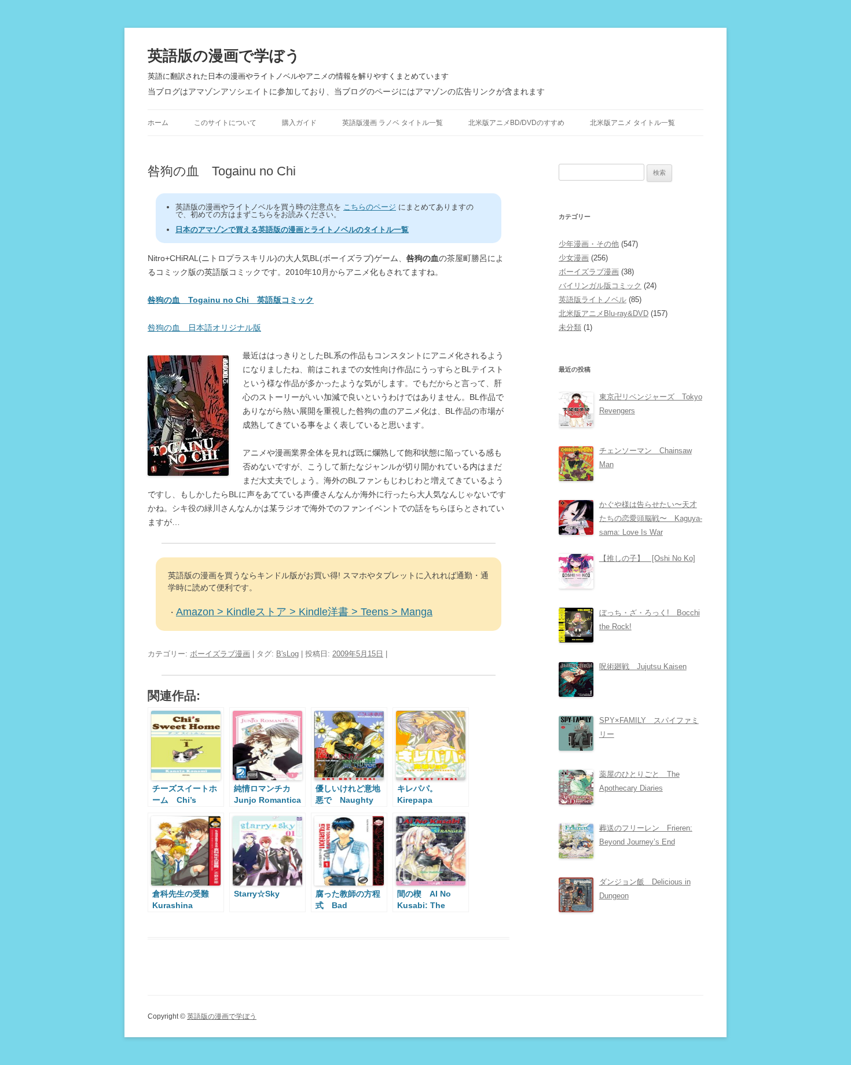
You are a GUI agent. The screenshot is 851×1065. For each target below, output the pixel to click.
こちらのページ (369, 207)
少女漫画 (574, 258)
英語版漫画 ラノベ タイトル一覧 (392, 123)
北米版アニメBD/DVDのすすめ (516, 123)
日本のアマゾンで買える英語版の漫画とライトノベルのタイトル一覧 (292, 229)
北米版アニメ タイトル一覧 (632, 123)
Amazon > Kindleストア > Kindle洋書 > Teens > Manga (304, 612)
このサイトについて (225, 123)
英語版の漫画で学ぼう (224, 55)
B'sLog (287, 653)
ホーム (158, 123)
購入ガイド (299, 123)
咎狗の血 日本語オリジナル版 (204, 327)
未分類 (570, 327)
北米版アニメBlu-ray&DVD (603, 313)
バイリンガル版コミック (600, 285)
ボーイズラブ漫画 (220, 653)
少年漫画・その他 (589, 244)
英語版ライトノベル (592, 299)
